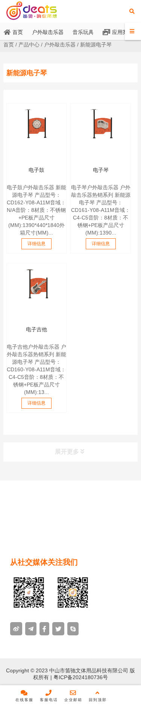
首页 (8, 45)
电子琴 (101, 170)
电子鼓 (36, 170)
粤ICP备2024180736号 (80, 677)
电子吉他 (36, 329)
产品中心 (28, 45)
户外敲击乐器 (60, 45)
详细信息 (36, 243)
